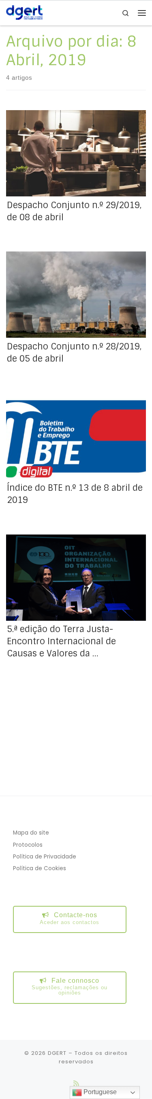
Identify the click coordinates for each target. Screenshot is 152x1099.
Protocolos (28, 845)
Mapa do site (31, 833)
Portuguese (99, 1091)
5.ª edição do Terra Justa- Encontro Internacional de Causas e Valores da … (61, 641)
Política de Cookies (39, 868)
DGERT (57, 1053)
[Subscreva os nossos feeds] (76, 1083)
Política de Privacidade (44, 856)
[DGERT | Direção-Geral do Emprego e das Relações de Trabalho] (24, 12)
